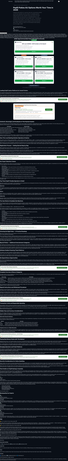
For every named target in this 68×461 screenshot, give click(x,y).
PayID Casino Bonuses (32, 0)
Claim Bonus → (48, 109)
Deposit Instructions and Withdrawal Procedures (13, 36)
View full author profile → (4, 391)
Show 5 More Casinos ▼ (34, 85)
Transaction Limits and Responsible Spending (30, 36)
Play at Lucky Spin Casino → (62, 267)
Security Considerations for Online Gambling (28, 37)
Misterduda (10, 1)
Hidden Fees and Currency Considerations (46, 36)
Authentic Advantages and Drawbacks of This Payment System (29, 34)
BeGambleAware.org (43, 87)
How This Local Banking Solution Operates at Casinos (51, 34)
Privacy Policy (12, 447)
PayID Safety (27, 1)
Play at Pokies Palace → (62, 99)
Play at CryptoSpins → (62, 334)
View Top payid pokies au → (18, 26)
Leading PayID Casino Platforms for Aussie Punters (9, 34)
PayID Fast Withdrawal (41, 0)
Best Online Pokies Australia (34, 222)
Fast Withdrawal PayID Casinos (59, 294)
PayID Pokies (47, 0)
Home (16, 0)
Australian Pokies (25, 0)
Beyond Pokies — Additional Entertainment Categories (17, 35)
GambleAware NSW (23, 444)
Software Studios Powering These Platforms (35, 35)
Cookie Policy (17, 447)
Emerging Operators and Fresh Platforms (12, 37)
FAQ (53, 37)
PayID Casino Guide (21, 1)
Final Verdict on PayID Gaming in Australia (44, 37)
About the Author (7, 447)
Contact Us (49, 447)
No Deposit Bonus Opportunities (50, 35)
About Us (1, 447)
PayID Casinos (19, 0)
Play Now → (34, 51)
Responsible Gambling (14, 444)
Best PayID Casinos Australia (45, 95)
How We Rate (36, 447)
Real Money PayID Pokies (41, 343)
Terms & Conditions (23, 447)
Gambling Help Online (6, 444)
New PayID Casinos (36, 451)
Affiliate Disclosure (30, 447)
